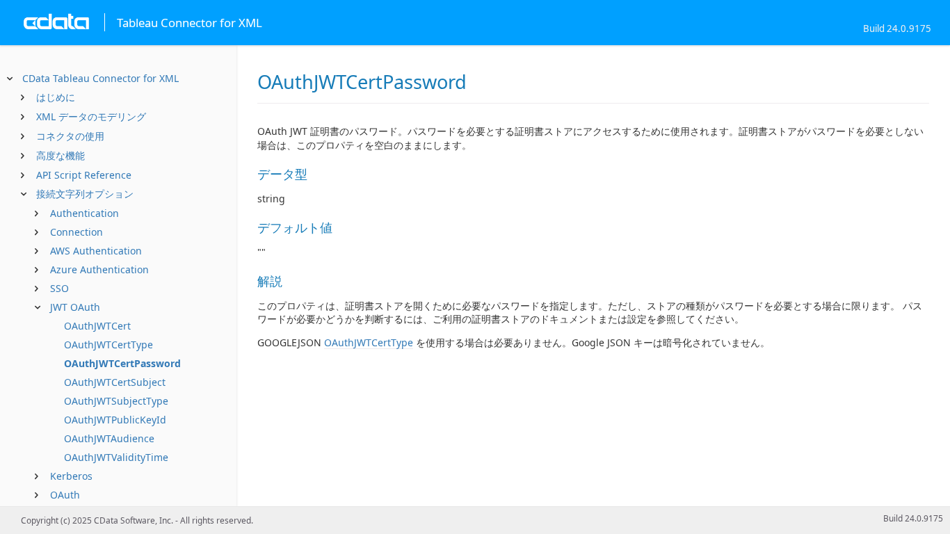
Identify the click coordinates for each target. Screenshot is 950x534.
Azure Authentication (99, 269)
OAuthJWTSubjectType (116, 400)
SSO (59, 288)
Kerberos (71, 476)
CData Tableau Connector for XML (100, 78)
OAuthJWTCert (97, 325)
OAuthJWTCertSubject (115, 382)
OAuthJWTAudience (109, 438)
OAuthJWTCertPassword (122, 363)
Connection (76, 231)
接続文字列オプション (85, 193)
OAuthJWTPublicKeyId (115, 419)
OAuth (65, 494)
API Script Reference (83, 174)
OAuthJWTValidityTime (116, 457)
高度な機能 (60, 155)
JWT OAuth (75, 307)
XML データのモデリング (91, 116)
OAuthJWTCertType (108, 344)
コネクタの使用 (70, 136)
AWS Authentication (96, 250)
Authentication (84, 213)
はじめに (55, 97)
